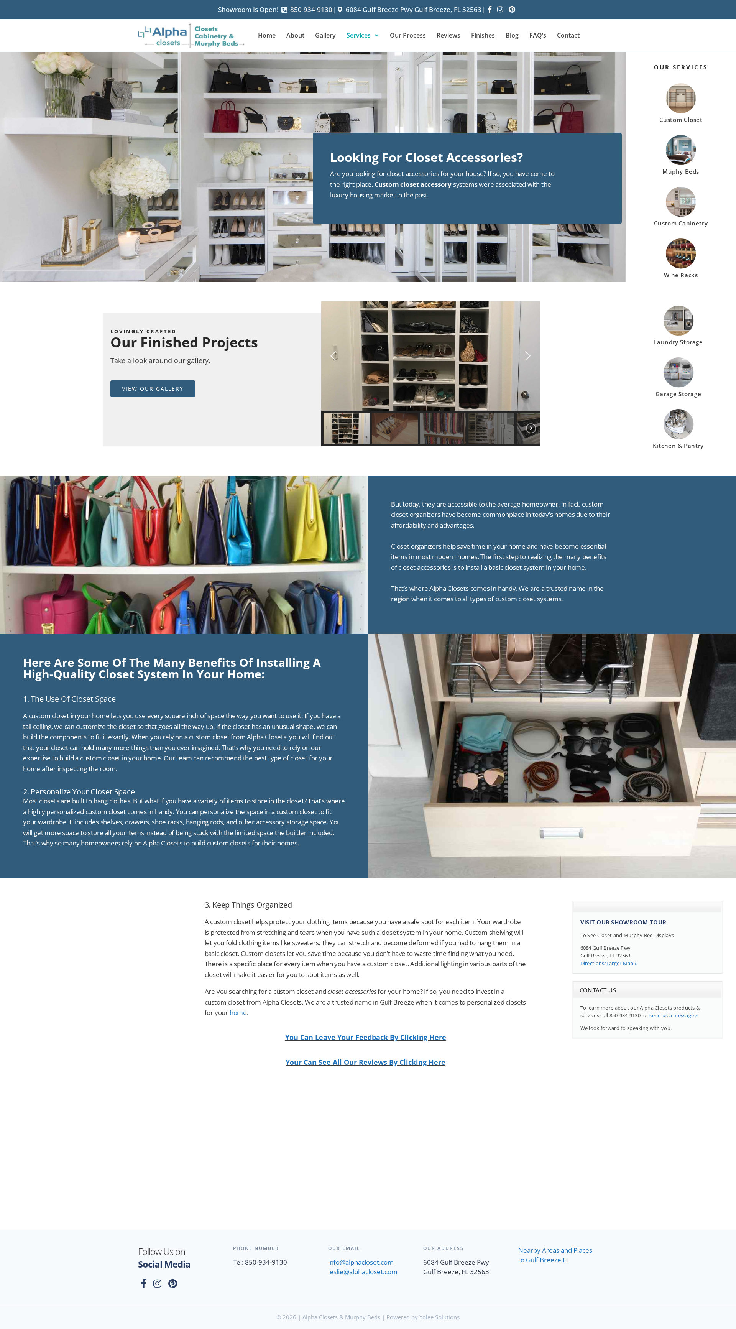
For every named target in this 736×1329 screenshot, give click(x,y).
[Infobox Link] (681, 105)
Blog (512, 35)
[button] (333, 356)
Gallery (325, 35)
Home (267, 35)
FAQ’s (537, 35)
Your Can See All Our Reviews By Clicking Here (365, 1062)
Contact (568, 35)
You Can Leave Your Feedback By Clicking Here (365, 1037)
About (295, 35)
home (238, 1012)
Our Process (408, 35)
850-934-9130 (311, 9)
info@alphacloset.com (361, 1262)
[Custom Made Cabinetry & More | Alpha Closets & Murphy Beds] (193, 35)
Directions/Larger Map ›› (609, 963)
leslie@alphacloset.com (363, 1271)
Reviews (448, 35)
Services (359, 35)
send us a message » (673, 1015)
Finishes (483, 35)
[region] (430, 373)
